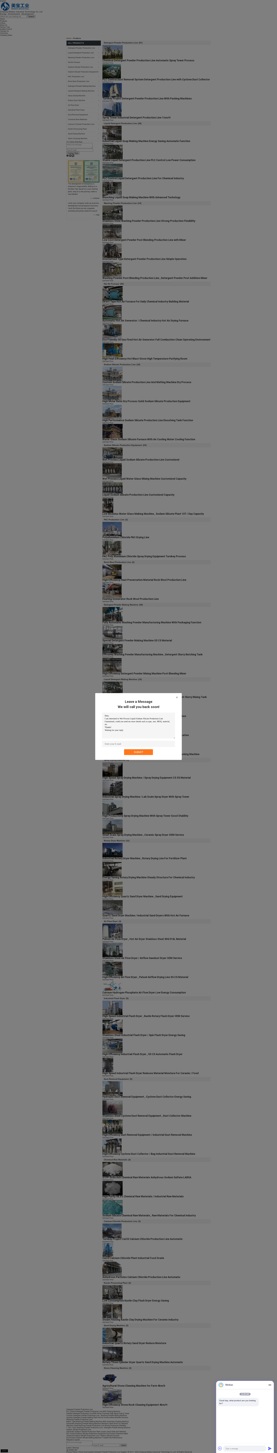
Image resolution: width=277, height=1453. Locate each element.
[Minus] (270, 1385)
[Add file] (220, 1448)
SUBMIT (138, 752)
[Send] (269, 1448)
